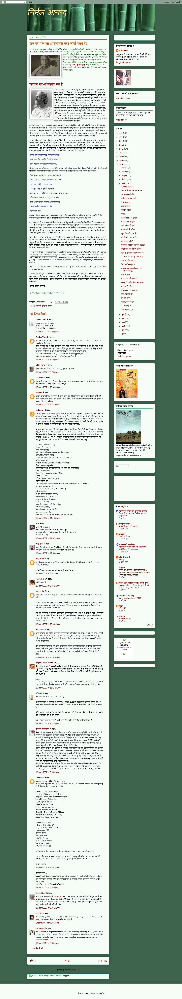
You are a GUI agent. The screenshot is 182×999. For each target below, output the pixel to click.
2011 (121, 149)
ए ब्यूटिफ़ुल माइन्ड (127, 187)
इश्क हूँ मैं (122, 560)
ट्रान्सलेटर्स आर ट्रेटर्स (129, 218)
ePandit (39, 693)
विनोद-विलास (125, 202)
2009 (121, 156)
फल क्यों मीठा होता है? (129, 260)
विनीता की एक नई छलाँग (129, 290)
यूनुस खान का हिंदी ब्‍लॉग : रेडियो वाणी (133, 583)
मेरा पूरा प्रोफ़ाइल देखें (123, 62)
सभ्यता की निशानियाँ (128, 229)
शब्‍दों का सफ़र (124, 524)
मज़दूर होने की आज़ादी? (129, 278)
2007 (121, 164)
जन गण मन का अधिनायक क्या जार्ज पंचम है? (131, 269)
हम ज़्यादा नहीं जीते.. (128, 194)
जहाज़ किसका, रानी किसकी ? (129, 526)
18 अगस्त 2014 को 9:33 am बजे (47, 943)
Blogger (92, 993)
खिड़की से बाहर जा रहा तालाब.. (132, 190)
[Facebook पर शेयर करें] (64, 302)
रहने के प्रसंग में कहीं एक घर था (132, 253)
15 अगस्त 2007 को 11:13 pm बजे (48, 518)
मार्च (123, 330)
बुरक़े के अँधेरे (125, 206)
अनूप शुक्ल (40, 544)
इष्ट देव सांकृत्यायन (42, 729)
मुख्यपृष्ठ (67, 961)
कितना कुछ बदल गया (128, 310)
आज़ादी (38, 306)
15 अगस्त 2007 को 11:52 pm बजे (48, 538)
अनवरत (122, 534)
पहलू (121, 606)
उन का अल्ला (125, 298)
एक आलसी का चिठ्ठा (126, 596)
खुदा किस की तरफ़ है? (129, 233)
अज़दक (122, 616)
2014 (121, 137)
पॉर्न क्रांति (122, 608)
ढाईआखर (39, 392)
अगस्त (124, 183)
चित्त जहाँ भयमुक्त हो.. (129, 264)
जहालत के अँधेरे (126, 286)
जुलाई (124, 314)
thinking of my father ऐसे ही (130, 598)
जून (123, 318)
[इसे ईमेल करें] (56, 302)
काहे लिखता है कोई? (128, 225)
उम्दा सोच (39, 913)
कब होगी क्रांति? (127, 241)
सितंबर (124, 179)
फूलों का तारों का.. (127, 294)
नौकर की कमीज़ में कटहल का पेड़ (132, 282)
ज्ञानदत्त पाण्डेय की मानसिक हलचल (133, 511)
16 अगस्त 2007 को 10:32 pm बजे (48, 867)
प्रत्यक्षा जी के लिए (127, 302)
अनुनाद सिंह (40, 559)
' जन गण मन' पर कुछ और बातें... (132, 257)
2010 (121, 153)
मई (123, 322)
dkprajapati (41, 928)
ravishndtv (40, 377)
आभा (37, 523)
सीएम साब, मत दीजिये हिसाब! (131, 249)
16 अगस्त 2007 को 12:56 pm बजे (48, 724)
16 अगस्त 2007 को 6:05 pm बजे (47, 772)
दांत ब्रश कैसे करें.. (125, 619)
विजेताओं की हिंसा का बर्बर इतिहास (133, 245)
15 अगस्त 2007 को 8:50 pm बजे (47, 360)
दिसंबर (124, 168)
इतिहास (44, 306)
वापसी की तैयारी (124, 536)
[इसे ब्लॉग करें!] (58, 302)
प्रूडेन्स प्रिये (126, 306)
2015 (121, 133)
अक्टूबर (125, 175)
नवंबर (124, 171)
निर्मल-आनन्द (46, 12)
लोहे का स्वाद (125, 274)
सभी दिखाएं (150, 625)
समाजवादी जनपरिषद (127, 544)
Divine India (41, 319)
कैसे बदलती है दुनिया (128, 221)
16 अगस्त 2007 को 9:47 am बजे (47, 586)
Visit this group (124, 356)
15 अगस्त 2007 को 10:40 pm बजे (48, 387)
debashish (40, 893)
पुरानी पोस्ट (102, 961)
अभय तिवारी (40, 630)
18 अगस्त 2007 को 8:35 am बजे (47, 908)
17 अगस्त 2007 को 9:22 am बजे (47, 888)
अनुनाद (122, 567)
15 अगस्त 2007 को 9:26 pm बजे (47, 372)
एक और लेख (58, 896)
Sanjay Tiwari (42, 337)
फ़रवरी (124, 334)
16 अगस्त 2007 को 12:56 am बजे (48, 553)
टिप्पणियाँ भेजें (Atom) (72, 970)
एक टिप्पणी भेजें (38, 948)
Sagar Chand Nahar (44, 663)
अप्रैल (124, 326)
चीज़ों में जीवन (126, 210)
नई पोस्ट (32, 961)
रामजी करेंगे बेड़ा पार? (128, 237)
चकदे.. (123, 214)
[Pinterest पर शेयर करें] (66, 302)
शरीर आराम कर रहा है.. (129, 198)
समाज (50, 306)
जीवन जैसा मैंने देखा (123, 98)
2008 (121, 160)
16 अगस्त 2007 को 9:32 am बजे (47, 573)
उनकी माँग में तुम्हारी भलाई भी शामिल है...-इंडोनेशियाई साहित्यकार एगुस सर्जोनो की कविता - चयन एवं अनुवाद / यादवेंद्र (134, 572)
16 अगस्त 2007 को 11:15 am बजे (48, 688)
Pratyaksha (41, 579)
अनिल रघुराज (40, 365)
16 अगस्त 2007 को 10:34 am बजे (48, 657)
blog (122, 643)
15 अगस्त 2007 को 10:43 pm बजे (48, 405)
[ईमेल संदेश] (51, 302)
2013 (121, 141)
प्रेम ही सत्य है (124, 557)
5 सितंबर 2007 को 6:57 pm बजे (47, 923)
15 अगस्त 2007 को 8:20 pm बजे (47, 332)
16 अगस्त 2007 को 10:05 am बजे (48, 624)
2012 (121, 145)
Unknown (40, 410)
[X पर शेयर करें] (61, 302)
